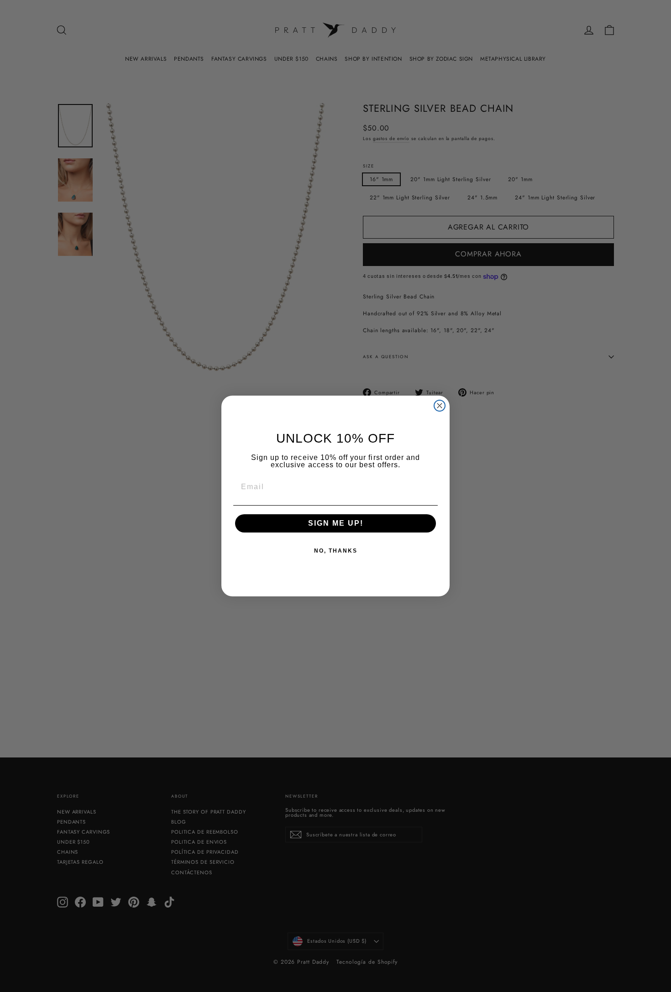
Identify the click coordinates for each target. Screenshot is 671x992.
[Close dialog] (439, 405)
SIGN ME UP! (335, 523)
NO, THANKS (335, 551)
